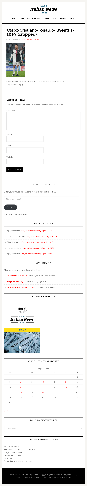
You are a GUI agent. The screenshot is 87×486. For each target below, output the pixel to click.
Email (9, 146)
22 (66, 392)
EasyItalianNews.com (43, 9)
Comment (11, 110)
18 (21, 392)
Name (9, 134)
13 (43, 387)
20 (43, 392)
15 (66, 387)
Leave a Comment (33, 39)
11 (21, 387)
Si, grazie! (11, 207)
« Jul (6, 411)
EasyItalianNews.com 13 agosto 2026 (36, 231)
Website (9, 157)
